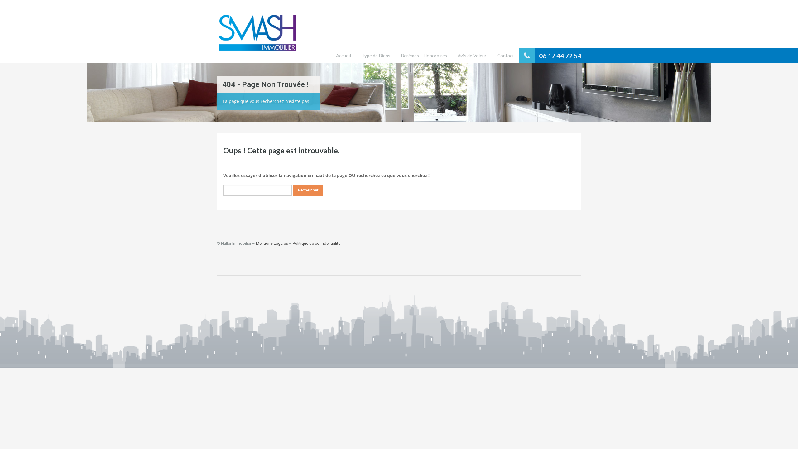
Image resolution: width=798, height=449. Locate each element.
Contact (505, 55)
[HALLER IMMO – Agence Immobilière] (257, 36)
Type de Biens (376, 55)
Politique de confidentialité (316, 243)
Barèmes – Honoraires (424, 55)
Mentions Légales (272, 243)
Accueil (343, 55)
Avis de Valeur (472, 55)
